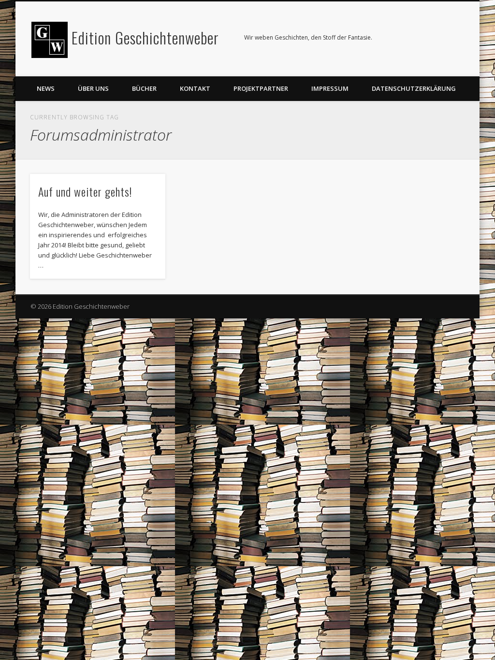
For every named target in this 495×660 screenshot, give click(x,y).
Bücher (144, 88)
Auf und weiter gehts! (85, 191)
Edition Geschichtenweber (145, 37)
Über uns (93, 88)
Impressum (330, 88)
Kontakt (195, 88)
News (46, 88)
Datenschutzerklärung (414, 88)
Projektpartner (260, 88)
